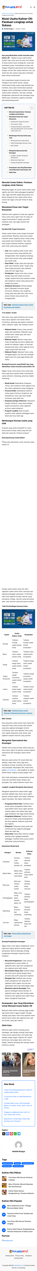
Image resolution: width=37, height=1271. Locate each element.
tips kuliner (7, 1166)
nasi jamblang (11, 770)
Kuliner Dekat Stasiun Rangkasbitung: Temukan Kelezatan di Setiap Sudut (22, 1193)
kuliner (18, 1163)
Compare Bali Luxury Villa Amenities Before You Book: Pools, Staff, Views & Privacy (18, 1105)
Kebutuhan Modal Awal (17, 160)
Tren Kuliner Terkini (16, 124)
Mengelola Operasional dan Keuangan (18, 152)
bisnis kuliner (8, 1163)
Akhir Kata (12, 172)
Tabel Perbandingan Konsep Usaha (21, 143)
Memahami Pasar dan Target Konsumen (18, 118)
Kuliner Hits (5, 13)
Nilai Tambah (14, 145)
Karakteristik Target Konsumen (20, 121)
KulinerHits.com (18, 1265)
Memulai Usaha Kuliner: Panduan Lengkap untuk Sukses (20, 113)
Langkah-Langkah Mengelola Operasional (19, 156)
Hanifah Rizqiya (8, 29)
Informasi (11, 13)
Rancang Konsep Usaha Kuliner (20, 140)
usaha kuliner (19, 1166)
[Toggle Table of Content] (30, 108)
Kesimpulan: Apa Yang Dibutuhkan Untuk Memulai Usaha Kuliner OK (20, 169)
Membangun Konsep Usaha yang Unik (20, 137)
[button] (31, 7)
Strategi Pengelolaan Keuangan (20, 162)
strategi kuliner (28, 1163)
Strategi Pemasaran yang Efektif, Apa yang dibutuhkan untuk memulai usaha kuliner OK (21, 128)
